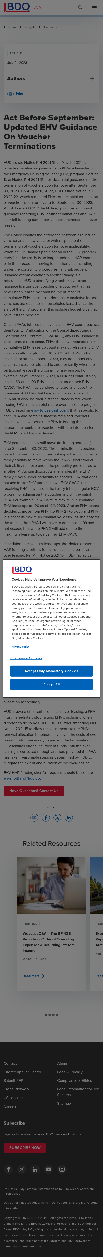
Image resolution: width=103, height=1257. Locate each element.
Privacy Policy (20, 646)
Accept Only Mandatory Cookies (51, 671)
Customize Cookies (26, 657)
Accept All (51, 684)
